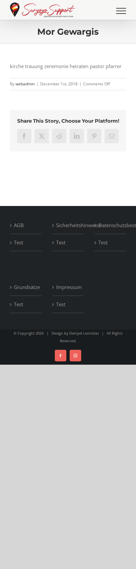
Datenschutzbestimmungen (110, 225)
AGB (19, 225)
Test (18, 242)
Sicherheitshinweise (68, 225)
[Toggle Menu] (121, 11)
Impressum (68, 287)
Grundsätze (26, 287)
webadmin (25, 84)
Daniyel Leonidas (84, 333)
